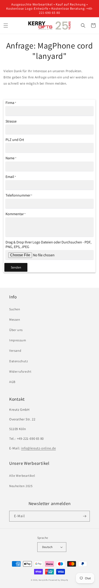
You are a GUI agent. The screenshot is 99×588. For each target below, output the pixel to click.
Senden (16, 267)
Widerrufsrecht (20, 371)
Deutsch (47, 547)
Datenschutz (18, 361)
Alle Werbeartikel (22, 476)
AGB (12, 382)
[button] (6, 25)
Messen (14, 319)
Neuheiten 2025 (20, 486)
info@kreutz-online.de (38, 448)
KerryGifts (43, 580)
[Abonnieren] (84, 516)
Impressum (17, 340)
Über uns (16, 330)
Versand (15, 350)
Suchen (14, 309)
